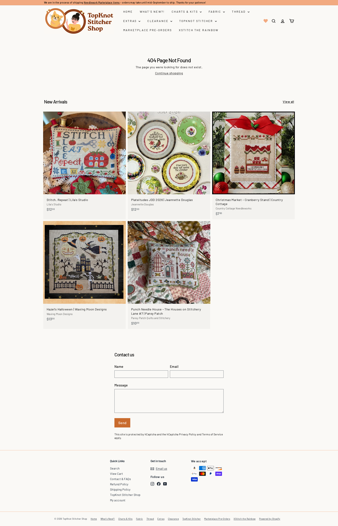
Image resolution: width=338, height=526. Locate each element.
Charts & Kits (185, 11)
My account (118, 500)
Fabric (215, 11)
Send (122, 423)
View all (288, 101)
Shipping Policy (120, 489)
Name (118, 366)
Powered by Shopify (269, 518)
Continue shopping (169, 73)
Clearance (158, 21)
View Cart (116, 473)
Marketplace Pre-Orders (147, 30)
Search (115, 468)
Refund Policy (119, 484)
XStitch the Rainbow (198, 30)
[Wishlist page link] (265, 21)
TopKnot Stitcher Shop (125, 494)
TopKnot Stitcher (196, 21)
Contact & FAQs (120, 479)
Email (174, 366)
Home (128, 11)
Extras (130, 21)
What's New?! (152, 11)
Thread (239, 11)
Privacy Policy (187, 434)
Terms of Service (212, 434)
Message (121, 385)
